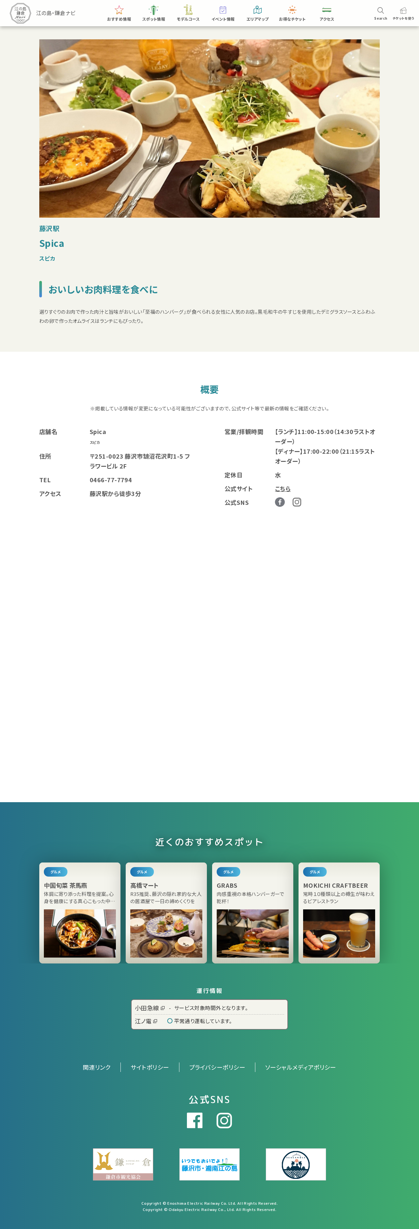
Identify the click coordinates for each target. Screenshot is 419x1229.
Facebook (280, 502)
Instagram (296, 502)
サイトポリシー (150, 1067)
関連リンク (97, 1067)
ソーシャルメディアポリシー (300, 1067)
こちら (283, 488)
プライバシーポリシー (217, 1067)
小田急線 (147, 1007)
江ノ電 (143, 1021)
